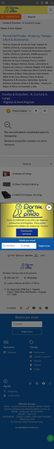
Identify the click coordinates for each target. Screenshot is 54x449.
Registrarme (44, 246)
